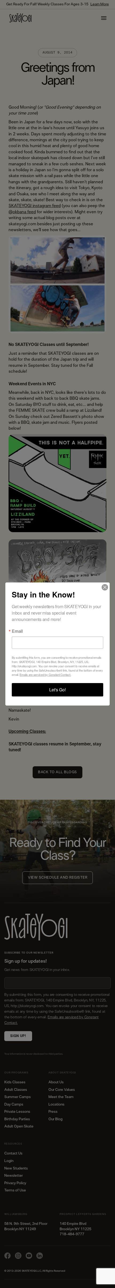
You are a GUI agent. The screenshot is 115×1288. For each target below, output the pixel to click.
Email (17, 631)
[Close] (105, 587)
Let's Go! (57, 690)
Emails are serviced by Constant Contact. (45, 674)
